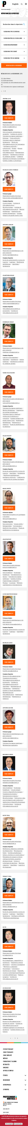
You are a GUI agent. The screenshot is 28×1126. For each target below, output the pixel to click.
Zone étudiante (8, 1052)
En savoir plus (18, 1124)
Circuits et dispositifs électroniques (12, 792)
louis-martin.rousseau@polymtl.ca (12, 624)
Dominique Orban (8, 322)
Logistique (12, 262)
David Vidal (6, 815)
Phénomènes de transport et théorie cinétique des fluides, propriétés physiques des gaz (12, 859)
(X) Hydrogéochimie (7, 80)
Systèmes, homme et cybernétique (12, 160)
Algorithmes (15, 264)
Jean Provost (7, 539)
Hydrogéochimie (7, 526)
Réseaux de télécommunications (12, 676)
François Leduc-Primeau (10, 170)
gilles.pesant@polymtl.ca (10, 466)
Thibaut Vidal (7, 876)
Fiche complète (9, 118)
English (15, 4)
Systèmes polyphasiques (14, 853)
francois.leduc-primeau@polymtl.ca (13, 198)
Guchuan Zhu (7, 988)
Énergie (14, 148)
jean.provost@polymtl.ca (10, 567)
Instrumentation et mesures (10, 796)
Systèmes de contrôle (16, 134)
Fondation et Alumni (10, 1061)
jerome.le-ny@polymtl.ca (10, 126)
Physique (5, 583)
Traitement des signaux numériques (12, 136)
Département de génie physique (11, 565)
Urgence (6, 1067)
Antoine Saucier (8, 708)
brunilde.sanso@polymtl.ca (10, 671)
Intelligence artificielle (10, 146)
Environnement (17, 526)
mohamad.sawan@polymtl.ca (11, 782)
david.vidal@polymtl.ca (9, 843)
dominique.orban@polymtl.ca (11, 352)
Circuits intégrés (7, 203)
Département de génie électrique (12, 124)
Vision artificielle (15, 138)
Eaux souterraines (8, 524)
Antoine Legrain (8, 224)
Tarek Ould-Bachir (9, 372)
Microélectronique (8, 207)
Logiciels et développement (10, 357)
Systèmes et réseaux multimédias (12, 690)
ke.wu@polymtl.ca (8, 955)
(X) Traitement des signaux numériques (12, 86)
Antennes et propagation (18, 964)
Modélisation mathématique (11, 475)
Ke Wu (4, 927)
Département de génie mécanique (12, 841)
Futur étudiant (8, 1049)
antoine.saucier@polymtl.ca (10, 738)
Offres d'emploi (8, 1071)
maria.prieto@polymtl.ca (10, 518)
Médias (5, 1058)
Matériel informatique (9, 410)
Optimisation (6, 142)
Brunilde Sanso (8, 643)
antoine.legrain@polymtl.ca (10, 254)
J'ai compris (9, 1124)
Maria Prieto (7, 488)
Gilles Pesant (7, 435)
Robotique (6, 138)
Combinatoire (21, 477)
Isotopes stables (18, 524)
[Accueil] (4, 4)
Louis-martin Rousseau (10, 594)
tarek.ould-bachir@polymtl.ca (11, 403)
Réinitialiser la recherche (14, 65)
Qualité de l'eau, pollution (10, 528)
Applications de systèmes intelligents (14, 479)
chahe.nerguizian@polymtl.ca (11, 303)
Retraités (6, 1064)
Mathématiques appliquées (10, 745)
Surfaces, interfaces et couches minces (13, 855)
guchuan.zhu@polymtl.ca (10, 1016)
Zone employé (7, 1055)
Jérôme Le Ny (7, 98)
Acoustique (12, 583)
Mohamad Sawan (8, 754)
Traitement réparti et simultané (11, 140)
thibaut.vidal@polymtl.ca (10, 906)
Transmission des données (10, 678)
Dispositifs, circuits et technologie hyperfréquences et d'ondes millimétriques (14, 972)
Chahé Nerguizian (8, 275)
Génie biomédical (7, 572)
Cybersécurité (7, 148)
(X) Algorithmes (5, 78)
